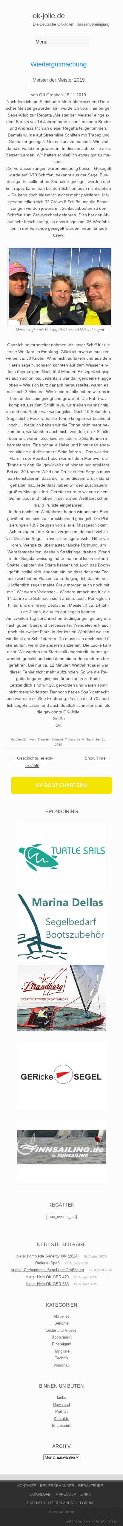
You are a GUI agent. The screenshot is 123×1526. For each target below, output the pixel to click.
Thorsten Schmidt (50, 739)
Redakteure (90, 1486)
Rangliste (61, 1351)
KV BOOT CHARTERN (61, 785)
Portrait (61, 1411)
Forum (86, 1503)
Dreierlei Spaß (47, 1263)
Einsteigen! (61, 1344)
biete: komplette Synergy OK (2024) (47, 1256)
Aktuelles (61, 1316)
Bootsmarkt (62, 1337)
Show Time (98, 758)
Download (61, 1404)
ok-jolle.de (49, 16)
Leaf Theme (73, 1521)
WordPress (109, 1521)
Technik (61, 1358)
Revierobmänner (57, 1486)
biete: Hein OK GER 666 (47, 1284)
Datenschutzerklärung (51, 1503)
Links (61, 1397)
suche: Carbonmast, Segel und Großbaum (47, 1270)
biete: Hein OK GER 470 (47, 1277)
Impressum (61, 1425)
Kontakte (61, 1418)
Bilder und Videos (61, 1330)
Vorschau (61, 1365)
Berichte (74, 739)
